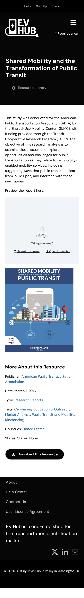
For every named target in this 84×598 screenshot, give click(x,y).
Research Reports (29, 400)
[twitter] (55, 552)
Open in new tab (59, 251)
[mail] (75, 552)
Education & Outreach (51, 409)
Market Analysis (17, 414)
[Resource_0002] (39, 269)
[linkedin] (65, 552)
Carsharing (23, 409)
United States (34, 429)
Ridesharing (14, 419)
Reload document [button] (28, 251)
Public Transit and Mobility (53, 414)
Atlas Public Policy (40, 571)
